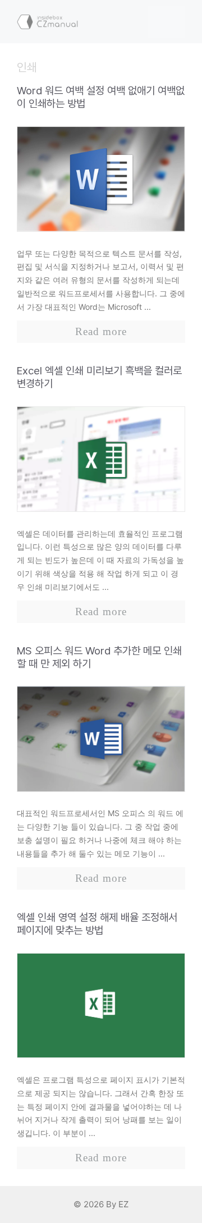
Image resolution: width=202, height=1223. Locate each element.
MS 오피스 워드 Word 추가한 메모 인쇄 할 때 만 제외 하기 (99, 657)
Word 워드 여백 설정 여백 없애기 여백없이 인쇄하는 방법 (101, 97)
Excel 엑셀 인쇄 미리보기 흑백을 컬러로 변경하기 (99, 377)
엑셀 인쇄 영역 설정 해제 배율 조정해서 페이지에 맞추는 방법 (97, 924)
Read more (101, 331)
